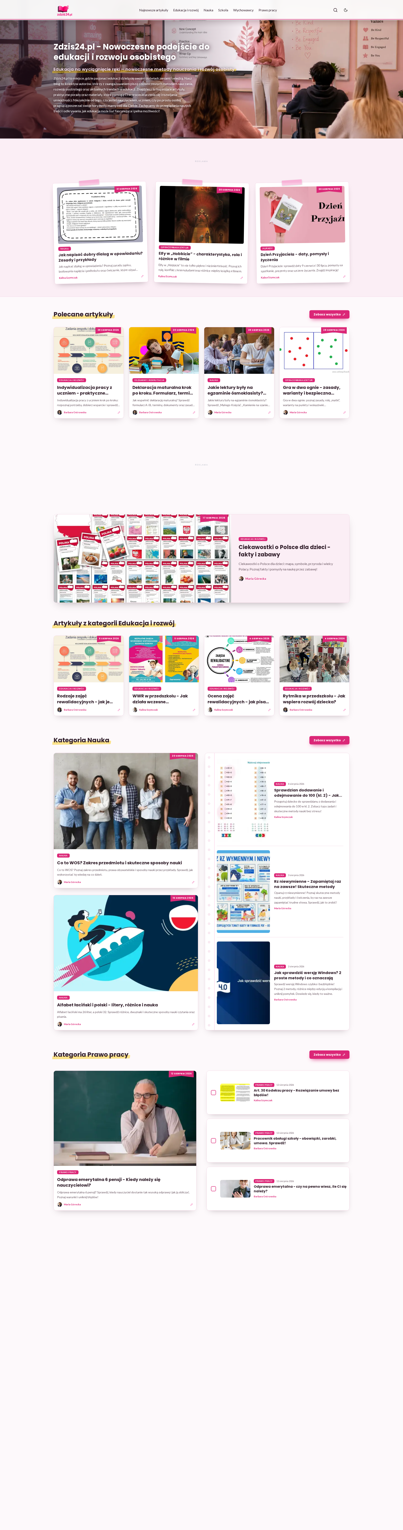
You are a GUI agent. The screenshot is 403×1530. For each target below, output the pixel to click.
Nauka (208, 10)
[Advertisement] (201, 161)
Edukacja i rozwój (186, 10)
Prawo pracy (268, 10)
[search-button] (335, 10)
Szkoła (223, 10)
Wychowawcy (243, 10)
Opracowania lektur (175, 247)
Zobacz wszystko (327, 314)
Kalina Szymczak (68, 278)
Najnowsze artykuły (153, 10)
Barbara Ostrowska (285, 999)
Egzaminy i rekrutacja (149, 380)
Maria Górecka (282, 908)
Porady (268, 248)
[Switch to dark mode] (345, 10)
